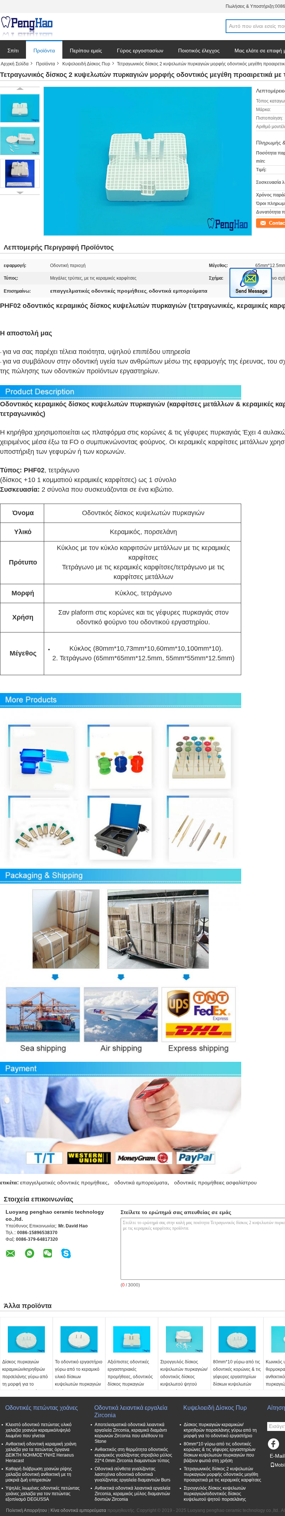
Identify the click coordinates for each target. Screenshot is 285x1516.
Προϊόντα (44, 50)
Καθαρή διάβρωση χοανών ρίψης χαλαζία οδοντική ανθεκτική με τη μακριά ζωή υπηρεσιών (39, 1474)
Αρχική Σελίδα (15, 63)
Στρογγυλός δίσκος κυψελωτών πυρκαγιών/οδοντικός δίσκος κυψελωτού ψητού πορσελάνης (183, 1376)
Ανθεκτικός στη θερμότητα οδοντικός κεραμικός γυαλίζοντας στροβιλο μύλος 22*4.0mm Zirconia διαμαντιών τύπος (133, 1455)
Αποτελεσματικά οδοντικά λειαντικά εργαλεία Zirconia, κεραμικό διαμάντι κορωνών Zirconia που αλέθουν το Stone (131, 1433)
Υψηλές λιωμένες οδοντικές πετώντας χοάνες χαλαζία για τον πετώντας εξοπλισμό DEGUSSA (43, 1494)
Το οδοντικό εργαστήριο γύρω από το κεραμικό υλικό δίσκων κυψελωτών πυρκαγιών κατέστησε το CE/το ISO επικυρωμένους (78, 1380)
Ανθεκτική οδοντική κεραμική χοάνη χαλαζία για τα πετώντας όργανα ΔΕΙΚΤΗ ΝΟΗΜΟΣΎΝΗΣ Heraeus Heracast (41, 1452)
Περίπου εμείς (86, 50)
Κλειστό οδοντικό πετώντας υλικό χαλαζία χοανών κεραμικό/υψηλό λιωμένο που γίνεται (39, 1430)
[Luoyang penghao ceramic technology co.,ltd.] (26, 26)
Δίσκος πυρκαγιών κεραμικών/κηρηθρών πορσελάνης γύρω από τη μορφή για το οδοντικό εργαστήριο (25, 1376)
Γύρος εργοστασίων (140, 50)
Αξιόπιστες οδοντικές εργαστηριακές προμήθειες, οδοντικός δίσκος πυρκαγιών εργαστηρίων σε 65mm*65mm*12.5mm (130, 1380)
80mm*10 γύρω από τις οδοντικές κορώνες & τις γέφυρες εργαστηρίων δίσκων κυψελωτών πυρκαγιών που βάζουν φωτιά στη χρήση (237, 1380)
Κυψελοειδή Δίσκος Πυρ (86, 63)
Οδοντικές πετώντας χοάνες (41, 1408)
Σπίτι (13, 50)
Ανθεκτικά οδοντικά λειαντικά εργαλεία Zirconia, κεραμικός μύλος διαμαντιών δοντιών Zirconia (132, 1494)
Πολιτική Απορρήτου (26, 1510)
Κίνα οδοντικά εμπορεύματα (78, 1510)
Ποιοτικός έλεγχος (199, 50)
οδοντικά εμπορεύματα (140, 1182)
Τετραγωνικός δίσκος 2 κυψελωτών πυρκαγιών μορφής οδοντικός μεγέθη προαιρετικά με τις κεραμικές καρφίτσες (222, 1474)
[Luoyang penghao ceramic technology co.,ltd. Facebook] (274, 1445)
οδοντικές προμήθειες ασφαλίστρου (215, 1182)
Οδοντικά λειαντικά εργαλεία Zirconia (130, 1411)
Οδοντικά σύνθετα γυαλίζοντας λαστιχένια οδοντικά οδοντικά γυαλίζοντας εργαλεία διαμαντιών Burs (132, 1474)
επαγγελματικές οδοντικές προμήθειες (64, 1182)
